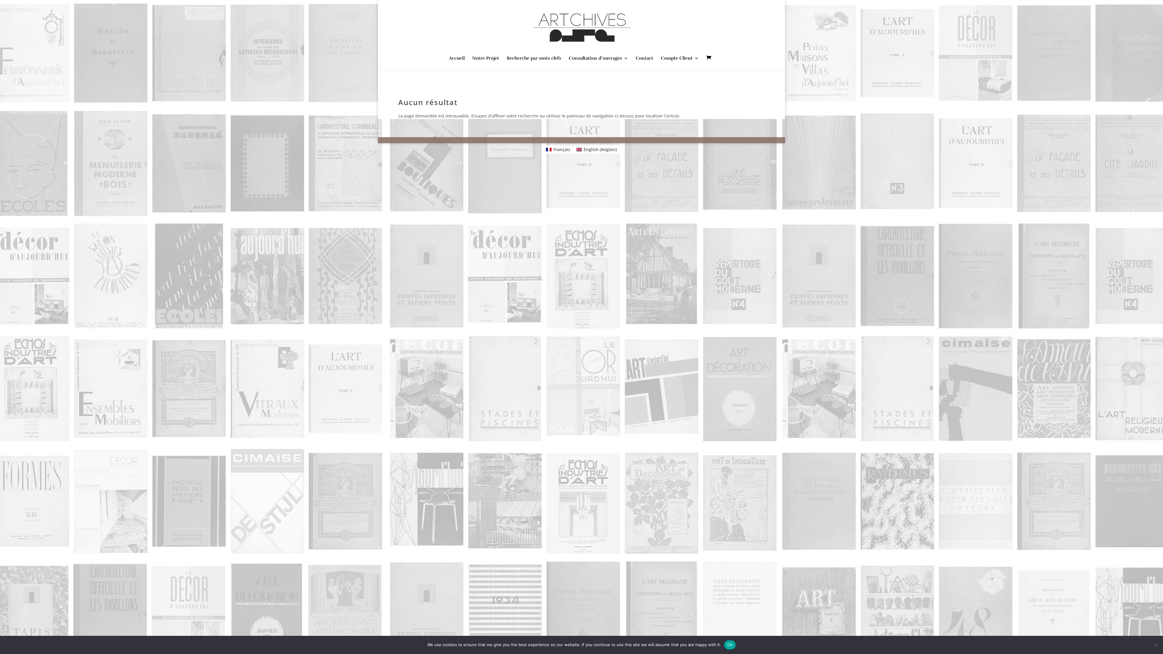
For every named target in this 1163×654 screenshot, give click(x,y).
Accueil (457, 58)
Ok (730, 644)
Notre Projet (485, 58)
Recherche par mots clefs (534, 58)
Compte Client (677, 58)
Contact (644, 58)
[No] (1155, 645)
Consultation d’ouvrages (595, 58)
